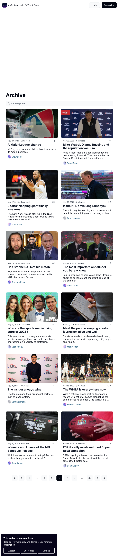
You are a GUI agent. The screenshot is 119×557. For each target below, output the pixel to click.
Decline (46, 550)
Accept (11, 550)
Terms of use (37, 541)
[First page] (15, 478)
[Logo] (4, 5)
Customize (29, 550)
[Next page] (97, 478)
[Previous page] (22, 478)
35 (89, 478)
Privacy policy (19, 541)
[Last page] (104, 478)
